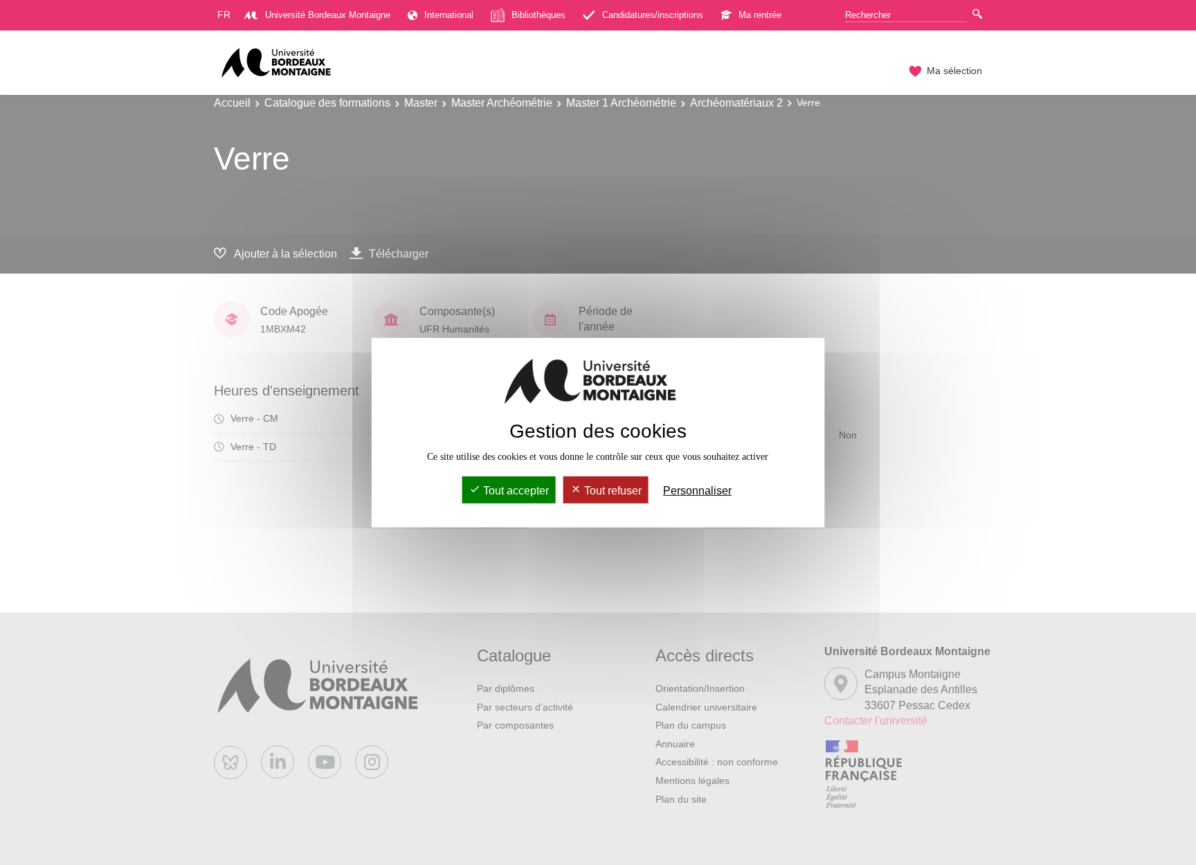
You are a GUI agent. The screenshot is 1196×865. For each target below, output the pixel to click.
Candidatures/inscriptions (652, 15)
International (448, 15)
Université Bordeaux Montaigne (327, 15)
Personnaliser (697, 491)
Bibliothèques (538, 15)
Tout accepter (514, 491)
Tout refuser (611, 491)
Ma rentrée (760, 15)
